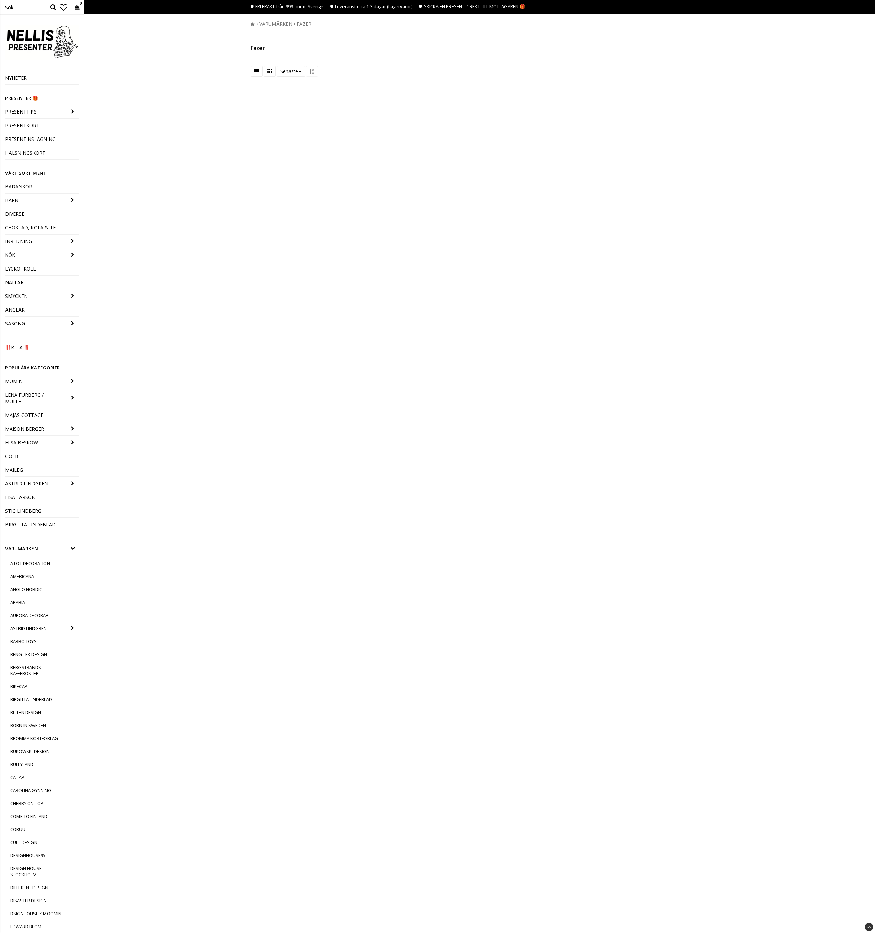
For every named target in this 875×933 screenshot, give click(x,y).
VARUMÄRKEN (21, 548)
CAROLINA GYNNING (30, 790)
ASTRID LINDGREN (26, 483)
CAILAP (17, 777)
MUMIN (14, 381)
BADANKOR (18, 186)
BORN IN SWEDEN (28, 725)
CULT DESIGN (23, 842)
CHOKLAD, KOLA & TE (30, 227)
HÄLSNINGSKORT (25, 152)
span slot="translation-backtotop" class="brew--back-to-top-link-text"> (869, 927)
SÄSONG (15, 323)
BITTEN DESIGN (25, 712)
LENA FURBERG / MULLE (24, 398)
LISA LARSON (20, 497)
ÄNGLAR (15, 309)
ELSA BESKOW (21, 442)
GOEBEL (14, 456)
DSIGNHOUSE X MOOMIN (36, 913)
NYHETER (16, 78)
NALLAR (14, 282)
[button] (63, 7)
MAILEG (14, 469)
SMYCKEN (16, 296)
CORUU (17, 829)
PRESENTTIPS (21, 111)
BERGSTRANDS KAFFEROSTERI (25, 670)
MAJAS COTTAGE (24, 415)
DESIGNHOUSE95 (27, 855)
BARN (11, 200)
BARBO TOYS (23, 641)
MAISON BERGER (24, 428)
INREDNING (18, 241)
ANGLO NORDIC (26, 589)
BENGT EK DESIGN (28, 654)
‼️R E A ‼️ (17, 347)
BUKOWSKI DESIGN (30, 751)
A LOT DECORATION (30, 563)
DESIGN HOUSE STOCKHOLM (26, 871)
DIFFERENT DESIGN (29, 887)
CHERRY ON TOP (26, 803)
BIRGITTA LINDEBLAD (30, 524)
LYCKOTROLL (20, 268)
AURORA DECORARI (30, 615)
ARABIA (17, 602)
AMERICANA (22, 576)
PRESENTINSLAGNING (30, 139)
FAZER (304, 24)
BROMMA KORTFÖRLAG (34, 738)
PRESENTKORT (22, 125)
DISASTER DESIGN (28, 900)
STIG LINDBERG (23, 511)
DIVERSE (14, 214)
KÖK (10, 255)
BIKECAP (18, 686)
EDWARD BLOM (25, 926)
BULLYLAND (21, 764)
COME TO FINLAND (29, 816)
